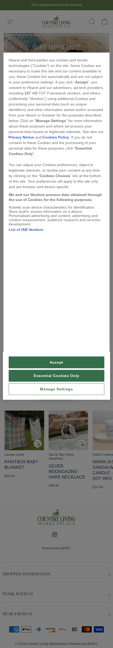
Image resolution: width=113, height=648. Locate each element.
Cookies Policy (55, 137)
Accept (56, 362)
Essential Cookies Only (56, 376)
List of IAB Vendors (26, 229)
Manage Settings (56, 389)
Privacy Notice (21, 137)
